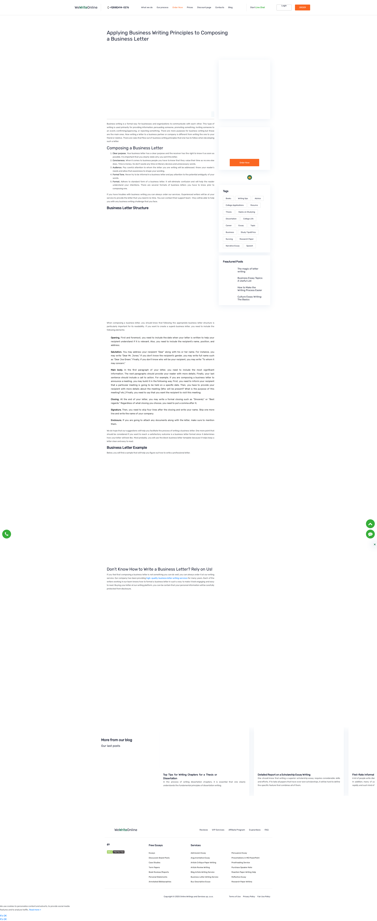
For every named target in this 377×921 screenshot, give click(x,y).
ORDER (302, 7)
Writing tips (243, 198)
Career (229, 225)
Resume (254, 205)
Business (230, 232)
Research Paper (247, 239)
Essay (241, 225)
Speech (249, 246)
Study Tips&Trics (248, 232)
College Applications (235, 205)
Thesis (229, 212)
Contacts (219, 7)
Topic (252, 225)
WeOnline (86, 7)
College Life (248, 219)
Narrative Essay (233, 246)
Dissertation (231, 219)
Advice (258, 198)
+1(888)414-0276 (119, 7)
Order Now (177, 7)
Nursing (229, 239)
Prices (190, 7)
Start (257, 7)
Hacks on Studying (246, 212)
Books (228, 198)
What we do (147, 7)
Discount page (204, 7)
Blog (230, 7)
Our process (162, 7)
